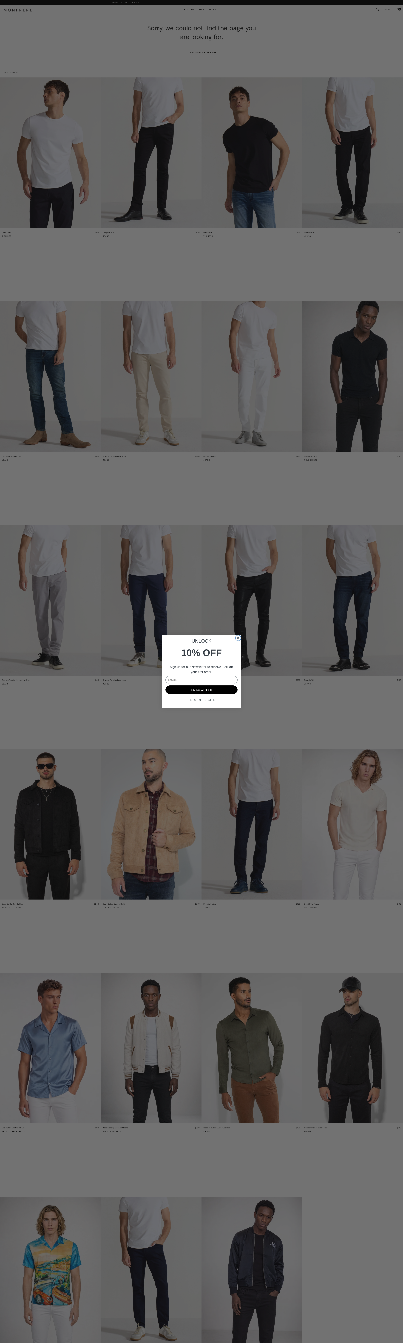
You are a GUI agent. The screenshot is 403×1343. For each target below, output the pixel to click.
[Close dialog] (238, 638)
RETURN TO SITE (202, 700)
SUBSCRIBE (201, 689)
